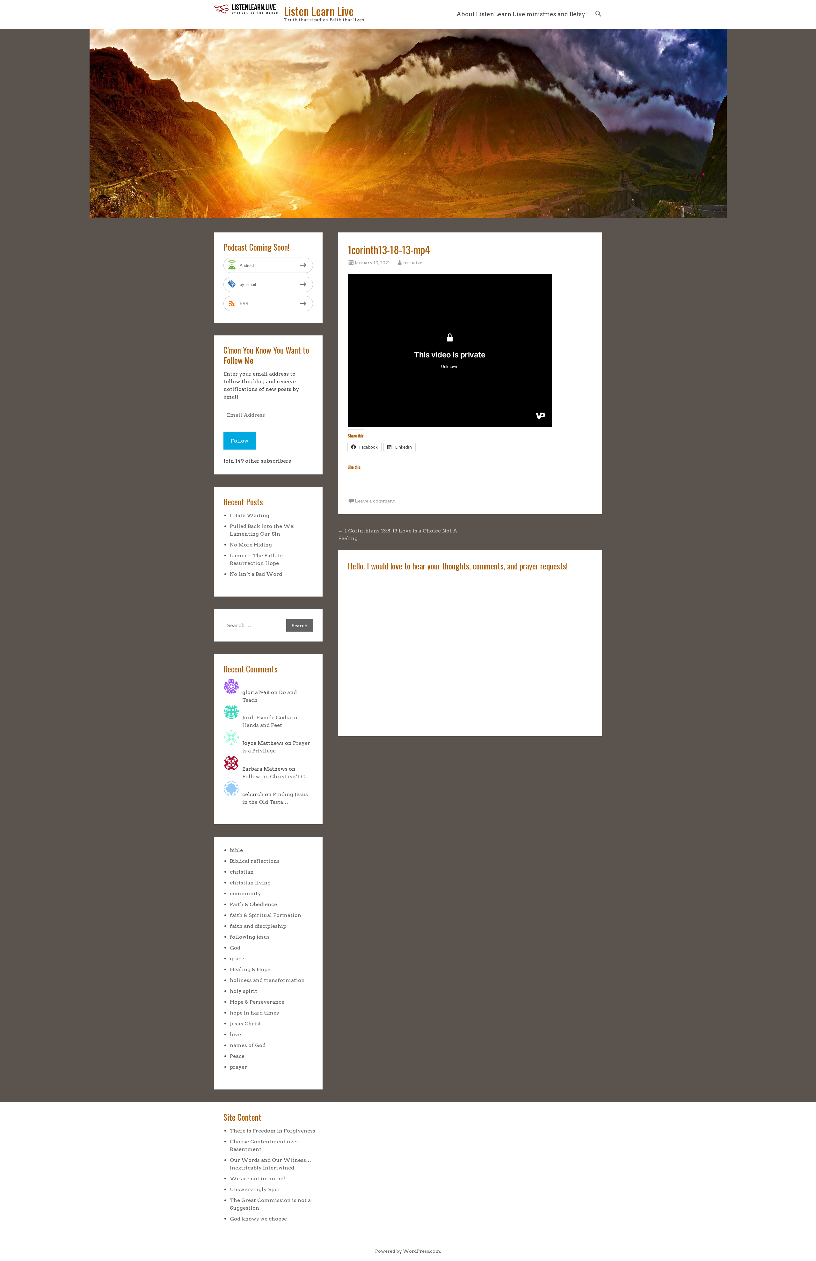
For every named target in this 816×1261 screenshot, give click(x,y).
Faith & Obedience (253, 904)
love (235, 1034)
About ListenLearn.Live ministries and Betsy (520, 14)
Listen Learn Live (319, 10)
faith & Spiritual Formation (265, 915)
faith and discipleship (258, 926)
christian (242, 872)
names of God (248, 1045)
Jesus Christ (245, 1024)
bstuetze (412, 262)
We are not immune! (257, 1179)
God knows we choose (258, 1219)
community (245, 894)
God (235, 948)
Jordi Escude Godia (266, 718)
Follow (240, 441)
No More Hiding (251, 545)
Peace (237, 1056)
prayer (238, 1067)
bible (236, 850)
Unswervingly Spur (255, 1189)
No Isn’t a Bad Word (256, 574)
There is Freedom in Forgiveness (272, 1131)
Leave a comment (375, 500)
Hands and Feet (262, 725)
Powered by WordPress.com (407, 1251)
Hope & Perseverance (257, 1002)
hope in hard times (254, 1013)
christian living (250, 883)
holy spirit (243, 991)
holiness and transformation (267, 980)
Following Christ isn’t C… (276, 776)
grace (237, 959)
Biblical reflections (255, 861)
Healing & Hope (250, 969)
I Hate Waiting (249, 515)
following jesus (250, 937)
